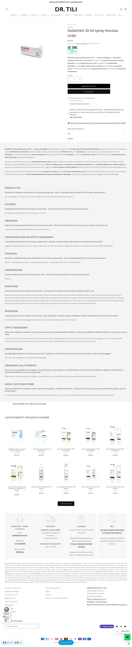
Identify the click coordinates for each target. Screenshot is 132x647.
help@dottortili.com (99, 599)
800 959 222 (123, 605)
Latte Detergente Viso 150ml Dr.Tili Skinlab (66, 487)
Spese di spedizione (82, 43)
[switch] (6, 620)
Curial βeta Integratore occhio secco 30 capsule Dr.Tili (16, 449)
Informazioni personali (53, 588)
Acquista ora (89, 91)
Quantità (70, 75)
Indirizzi (48, 595)
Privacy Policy (9, 605)
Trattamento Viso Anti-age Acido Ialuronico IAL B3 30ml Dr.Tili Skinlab (17, 488)
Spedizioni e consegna (12, 591)
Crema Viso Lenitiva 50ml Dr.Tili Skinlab (115, 487)
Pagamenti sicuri (10, 598)
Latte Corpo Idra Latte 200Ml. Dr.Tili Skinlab (41, 487)
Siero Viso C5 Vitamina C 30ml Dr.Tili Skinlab (66, 449)
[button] (7, 9)
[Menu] (10, 607)
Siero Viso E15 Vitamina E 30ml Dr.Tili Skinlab (90, 449)
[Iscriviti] (37, 626)
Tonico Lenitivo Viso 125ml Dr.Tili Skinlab (90, 487)
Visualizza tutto (66, 503)
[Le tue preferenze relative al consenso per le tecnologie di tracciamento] (128, 643)
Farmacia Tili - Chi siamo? (13, 588)
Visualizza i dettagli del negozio (79, 103)
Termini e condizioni (11, 601)
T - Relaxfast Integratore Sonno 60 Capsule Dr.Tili (41, 449)
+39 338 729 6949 (101, 602)
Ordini (48, 591)
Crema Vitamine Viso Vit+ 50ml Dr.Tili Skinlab (115, 449)
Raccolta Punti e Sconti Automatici (57, 598)
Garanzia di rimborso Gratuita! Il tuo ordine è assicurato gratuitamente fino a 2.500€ (98, 123)
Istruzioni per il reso (11, 595)
